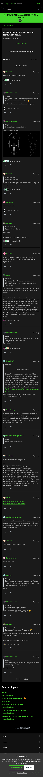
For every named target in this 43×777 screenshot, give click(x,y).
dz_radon (9, 254)
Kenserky (9, 223)
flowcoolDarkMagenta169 (14, 436)
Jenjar (8, 275)
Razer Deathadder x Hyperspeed (12, 698)
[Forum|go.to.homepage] (14, 4)
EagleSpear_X (10, 410)
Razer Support (6, 701)
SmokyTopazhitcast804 (14, 517)
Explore (5, 742)
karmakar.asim (11, 558)
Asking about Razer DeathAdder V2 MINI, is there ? (18, 716)
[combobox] (21, 9)
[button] (2, 4)
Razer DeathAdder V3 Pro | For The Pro (14, 710)
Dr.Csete (9, 575)
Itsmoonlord (10, 202)
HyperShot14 (10, 361)
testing (4, 692)
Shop (4, 736)
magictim (9, 456)
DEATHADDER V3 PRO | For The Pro (13, 704)
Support (5, 747)
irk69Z (8, 498)
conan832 (9, 541)
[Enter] (3, 9)
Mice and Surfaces (9, 25)
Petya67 (9, 72)
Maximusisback (11, 93)
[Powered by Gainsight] (21, 728)
